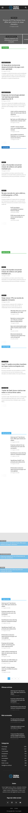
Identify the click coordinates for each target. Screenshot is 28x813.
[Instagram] (11, 802)
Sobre (11, 808)
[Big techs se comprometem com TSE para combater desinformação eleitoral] (5, 320)
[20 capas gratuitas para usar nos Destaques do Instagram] (5, 721)
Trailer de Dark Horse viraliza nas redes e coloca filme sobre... (14, 391)
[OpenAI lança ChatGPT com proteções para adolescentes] (5, 462)
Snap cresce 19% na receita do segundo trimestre (13, 299)
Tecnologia (14, 17)
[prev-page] (3, 143)
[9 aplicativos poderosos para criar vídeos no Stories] (5, 728)
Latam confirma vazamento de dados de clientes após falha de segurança (18, 113)
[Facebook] (7, 802)
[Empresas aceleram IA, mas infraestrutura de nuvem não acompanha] (11, 39)
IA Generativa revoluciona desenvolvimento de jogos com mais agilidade (13, 67)
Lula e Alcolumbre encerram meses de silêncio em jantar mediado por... (12, 167)
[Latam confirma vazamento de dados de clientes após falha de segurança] (5, 113)
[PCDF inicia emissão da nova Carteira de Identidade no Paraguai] (5, 217)
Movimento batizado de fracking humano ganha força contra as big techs (18, 335)
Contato (16, 808)
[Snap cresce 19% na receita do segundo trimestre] (14, 290)
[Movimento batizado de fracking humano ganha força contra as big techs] (5, 336)
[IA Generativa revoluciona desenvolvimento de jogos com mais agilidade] (14, 57)
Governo (3, 162)
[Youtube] (20, 802)
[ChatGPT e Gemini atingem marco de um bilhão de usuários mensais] (5, 128)
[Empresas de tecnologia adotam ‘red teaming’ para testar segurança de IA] (14, 87)
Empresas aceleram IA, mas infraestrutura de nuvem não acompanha (18, 446)
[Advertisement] (14, 3)
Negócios (4, 190)
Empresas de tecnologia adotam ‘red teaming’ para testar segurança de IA (13, 97)
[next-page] (5, 143)
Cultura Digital (5, 361)
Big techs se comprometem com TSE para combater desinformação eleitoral (17, 320)
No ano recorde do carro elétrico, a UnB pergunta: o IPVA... (13, 194)
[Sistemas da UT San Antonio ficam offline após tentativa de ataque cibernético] (14, 22)
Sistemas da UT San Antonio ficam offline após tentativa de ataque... (18, 439)
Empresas (4, 295)
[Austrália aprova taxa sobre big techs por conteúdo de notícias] (5, 455)
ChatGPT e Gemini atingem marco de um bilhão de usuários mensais (18, 128)
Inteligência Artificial (11, 36)
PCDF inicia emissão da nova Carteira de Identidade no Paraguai (17, 217)
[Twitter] (16, 802)
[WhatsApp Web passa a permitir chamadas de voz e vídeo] (5, 312)
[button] (2, 7)
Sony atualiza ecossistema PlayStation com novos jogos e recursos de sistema (18, 136)
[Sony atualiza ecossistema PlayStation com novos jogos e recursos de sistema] (5, 136)
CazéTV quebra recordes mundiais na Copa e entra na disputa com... (14, 365)
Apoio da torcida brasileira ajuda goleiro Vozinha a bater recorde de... (18, 328)
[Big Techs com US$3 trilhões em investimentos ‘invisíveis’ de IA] (5, 121)
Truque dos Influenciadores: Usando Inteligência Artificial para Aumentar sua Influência (18, 735)
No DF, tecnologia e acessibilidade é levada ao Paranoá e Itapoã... (17, 209)
